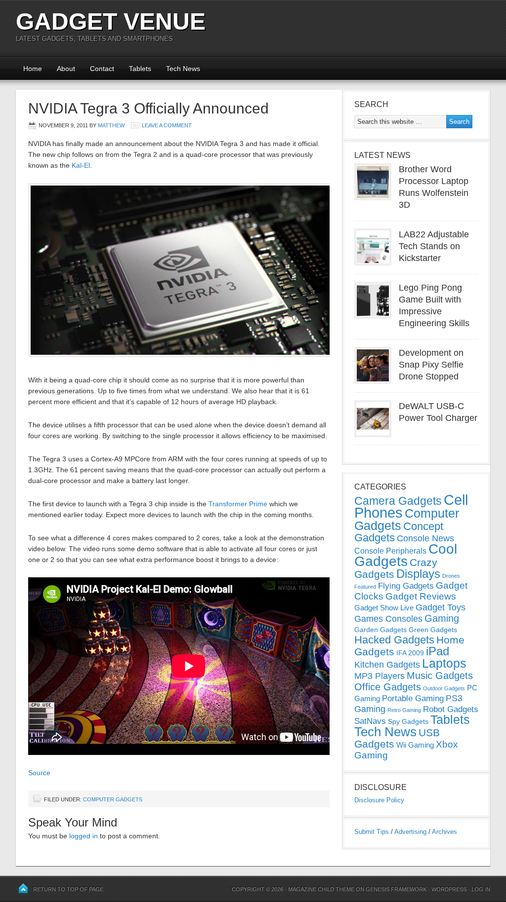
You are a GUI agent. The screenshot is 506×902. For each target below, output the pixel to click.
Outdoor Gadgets (444, 688)
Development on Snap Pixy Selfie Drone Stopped (431, 364)
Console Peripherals (390, 551)
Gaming (441, 618)
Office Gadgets (387, 686)
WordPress (448, 889)
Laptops (444, 663)
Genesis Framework (396, 889)
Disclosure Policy (379, 800)
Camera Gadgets (398, 500)
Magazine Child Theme (321, 889)
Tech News (183, 69)
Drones (451, 576)
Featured (365, 587)
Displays (418, 573)
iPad (437, 651)
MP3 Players (379, 676)
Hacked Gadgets (394, 640)
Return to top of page (68, 889)
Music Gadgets (440, 675)
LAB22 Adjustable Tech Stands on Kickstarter (434, 246)
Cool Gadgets (405, 555)
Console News (425, 538)
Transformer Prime (238, 504)
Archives (444, 831)
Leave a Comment (167, 125)
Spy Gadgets (408, 721)
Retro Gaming (404, 710)
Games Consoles (388, 619)
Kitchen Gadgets (387, 665)
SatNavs (370, 720)
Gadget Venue (111, 21)
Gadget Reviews (420, 596)
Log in (480, 889)
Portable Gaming (413, 698)
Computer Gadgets (112, 799)
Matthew (111, 125)
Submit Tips (371, 831)
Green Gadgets (433, 630)
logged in (83, 836)
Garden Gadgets (380, 630)
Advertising (410, 831)
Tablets (140, 69)
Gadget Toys (440, 607)
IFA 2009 (410, 653)
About (66, 69)
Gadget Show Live (384, 607)
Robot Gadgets (450, 709)
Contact (102, 69)
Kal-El (81, 165)
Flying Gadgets (406, 586)
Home (32, 69)
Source (39, 773)
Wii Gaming (415, 745)
